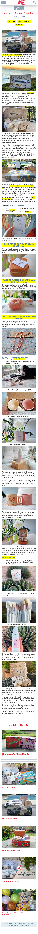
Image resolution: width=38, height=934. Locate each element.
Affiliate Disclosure (20, 923)
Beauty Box (11, 21)
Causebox (19, 25)
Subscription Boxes (24, 21)
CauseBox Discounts (16, 206)
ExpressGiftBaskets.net (23, 925)
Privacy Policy (8, 923)
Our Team (30, 923)
